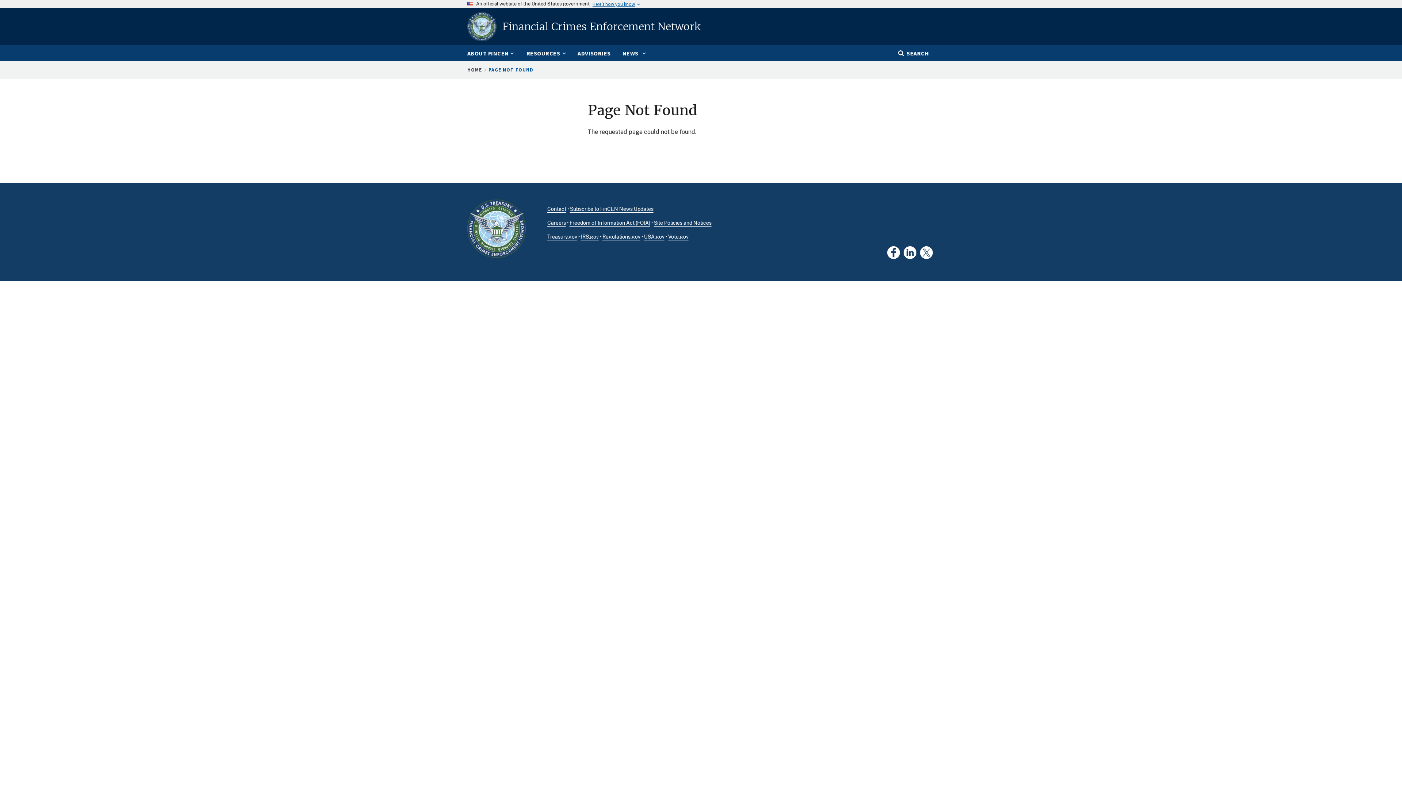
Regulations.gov (621, 237)
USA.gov (654, 237)
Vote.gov (678, 237)
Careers (556, 223)
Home (474, 70)
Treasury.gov (562, 237)
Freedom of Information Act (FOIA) (610, 223)
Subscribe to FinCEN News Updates (612, 209)
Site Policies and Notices (683, 223)
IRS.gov (590, 237)
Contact (556, 209)
